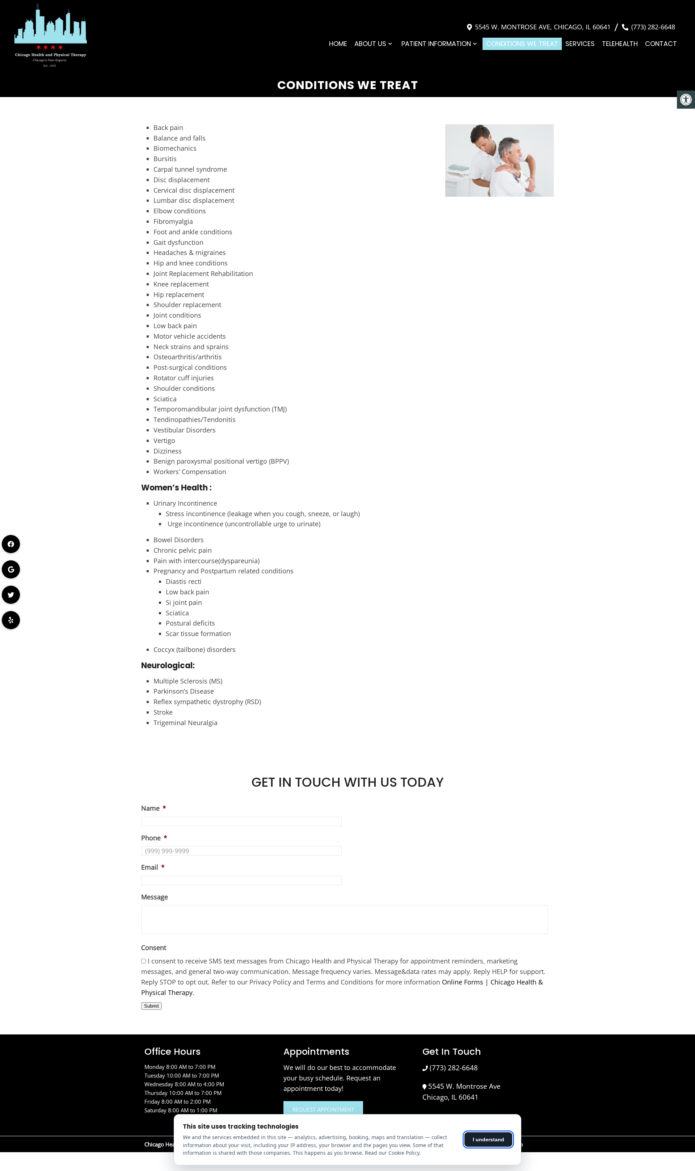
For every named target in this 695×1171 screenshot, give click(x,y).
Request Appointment (323, 1109)
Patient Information (436, 43)
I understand (488, 1139)
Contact (661, 43)
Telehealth (620, 43)
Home (338, 43)
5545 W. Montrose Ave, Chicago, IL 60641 (543, 26)
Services (580, 43)
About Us (370, 43)
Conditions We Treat (522, 43)
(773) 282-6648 (653, 26)
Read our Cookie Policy (392, 1152)
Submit (151, 1006)
